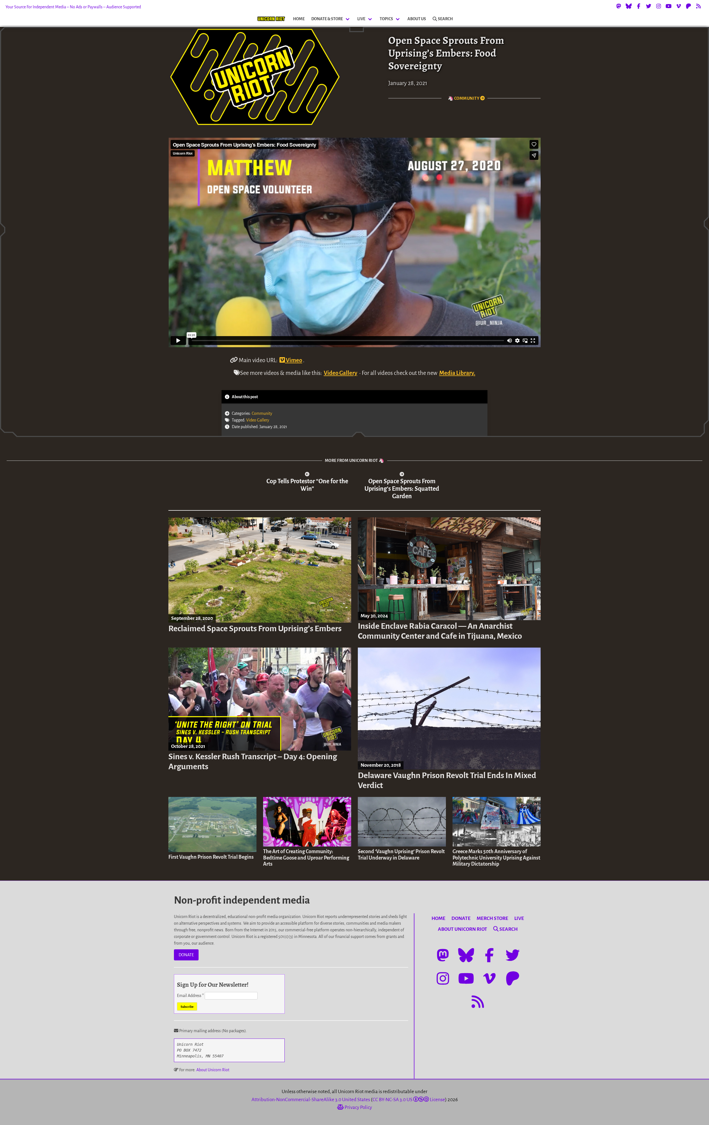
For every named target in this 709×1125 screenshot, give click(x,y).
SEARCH (445, 19)
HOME (299, 19)
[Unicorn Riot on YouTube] (669, 6)
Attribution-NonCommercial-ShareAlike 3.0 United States (310, 1099)
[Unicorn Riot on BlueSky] (629, 6)
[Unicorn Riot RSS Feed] (698, 6)
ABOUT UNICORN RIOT (462, 929)
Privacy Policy (358, 1107)
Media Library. (457, 373)
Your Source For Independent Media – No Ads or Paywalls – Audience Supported (73, 7)
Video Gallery (340, 373)
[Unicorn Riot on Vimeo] (679, 6)
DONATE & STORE (327, 19)
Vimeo (293, 360)
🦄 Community (464, 98)
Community (262, 413)
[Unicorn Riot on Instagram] (659, 6)
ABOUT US (416, 19)
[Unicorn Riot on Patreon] (688, 6)
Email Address (190, 995)
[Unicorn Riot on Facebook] (639, 6)
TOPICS (386, 19)
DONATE (186, 955)
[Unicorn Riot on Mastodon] (619, 6)
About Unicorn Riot (212, 1070)
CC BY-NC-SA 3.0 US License (409, 1099)
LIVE (361, 19)
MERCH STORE (492, 918)
